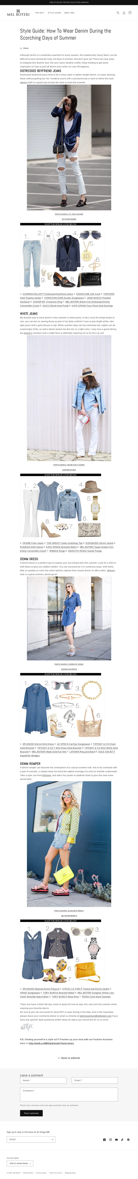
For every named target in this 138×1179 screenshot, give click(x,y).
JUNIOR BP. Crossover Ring (47, 302)
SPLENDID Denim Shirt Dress (38, 744)
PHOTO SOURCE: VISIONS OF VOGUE (69, 664)
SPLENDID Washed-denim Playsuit (41, 989)
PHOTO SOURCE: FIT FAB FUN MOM (69, 214)
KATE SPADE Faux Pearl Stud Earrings (92, 306)
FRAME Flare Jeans (33, 543)
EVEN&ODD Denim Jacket (99, 543)
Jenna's (111, 570)
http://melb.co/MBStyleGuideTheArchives (51, 1043)
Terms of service (55, 1173)
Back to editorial (70, 1058)
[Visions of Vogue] (69, 618)
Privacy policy (41, 1173)
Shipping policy (70, 1173)
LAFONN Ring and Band (82, 752)
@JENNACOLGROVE (69, 669)
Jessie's (28, 333)
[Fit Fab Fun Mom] (69, 147)
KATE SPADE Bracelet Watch (61, 547)
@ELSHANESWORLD (69, 915)
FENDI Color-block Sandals (96, 996)
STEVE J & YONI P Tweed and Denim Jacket (85, 989)
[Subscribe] (52, 1139)
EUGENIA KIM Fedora (31, 547)
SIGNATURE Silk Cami (88, 294)
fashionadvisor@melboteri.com (96, 1016)
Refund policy (28, 1173)
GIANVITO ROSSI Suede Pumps (85, 551)
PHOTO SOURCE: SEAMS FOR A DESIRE (68, 465)
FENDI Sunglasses (30, 993)
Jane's (23, 82)
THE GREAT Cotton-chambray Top (64, 543)
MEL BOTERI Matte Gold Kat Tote (49, 752)
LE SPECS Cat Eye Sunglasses (73, 744)
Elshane (46, 775)
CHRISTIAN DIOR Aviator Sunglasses (64, 298)
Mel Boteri (16, 1173)
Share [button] (26, 48)
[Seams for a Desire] (69, 398)
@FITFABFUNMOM (69, 219)
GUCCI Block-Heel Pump (55, 306)
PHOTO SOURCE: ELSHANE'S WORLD (69, 911)
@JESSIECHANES (69, 470)
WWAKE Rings (57, 551)
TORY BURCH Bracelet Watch (59, 993)
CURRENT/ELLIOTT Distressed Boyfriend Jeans (48, 294)
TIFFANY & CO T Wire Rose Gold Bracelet (59, 748)
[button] (118, 13)
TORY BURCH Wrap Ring (65, 996)
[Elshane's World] (69, 844)
